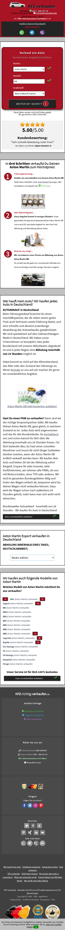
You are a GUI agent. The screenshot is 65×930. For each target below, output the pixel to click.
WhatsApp (45, 186)
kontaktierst (51, 434)
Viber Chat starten (34, 719)
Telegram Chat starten (34, 715)
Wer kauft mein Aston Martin (36, 881)
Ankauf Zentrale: (28, 750)
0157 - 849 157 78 (40, 11)
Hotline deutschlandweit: (32, 25)
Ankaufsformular (34, 762)
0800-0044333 (41, 750)
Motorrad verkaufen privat (25, 877)
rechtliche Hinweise (30, 899)
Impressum (45, 899)
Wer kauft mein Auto (12, 867)
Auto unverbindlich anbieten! (18, 516)
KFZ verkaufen (41, 6)
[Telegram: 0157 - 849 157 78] (32, 32)
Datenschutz (15, 899)
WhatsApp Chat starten (34, 711)
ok (36, 927)
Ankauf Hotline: (26, 754)
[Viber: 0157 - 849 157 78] (43, 32)
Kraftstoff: (18, 87)
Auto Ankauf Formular (47, 182)
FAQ (53, 899)
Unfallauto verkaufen (31, 867)
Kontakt (15, 370)
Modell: (17, 75)
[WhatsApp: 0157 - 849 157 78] (31, 11)
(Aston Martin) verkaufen (24, 599)
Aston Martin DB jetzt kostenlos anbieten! (32, 406)
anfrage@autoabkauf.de (46, 13)
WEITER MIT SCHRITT (31, 103)
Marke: (17, 63)
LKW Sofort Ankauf (29, 874)
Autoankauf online (50, 867)
